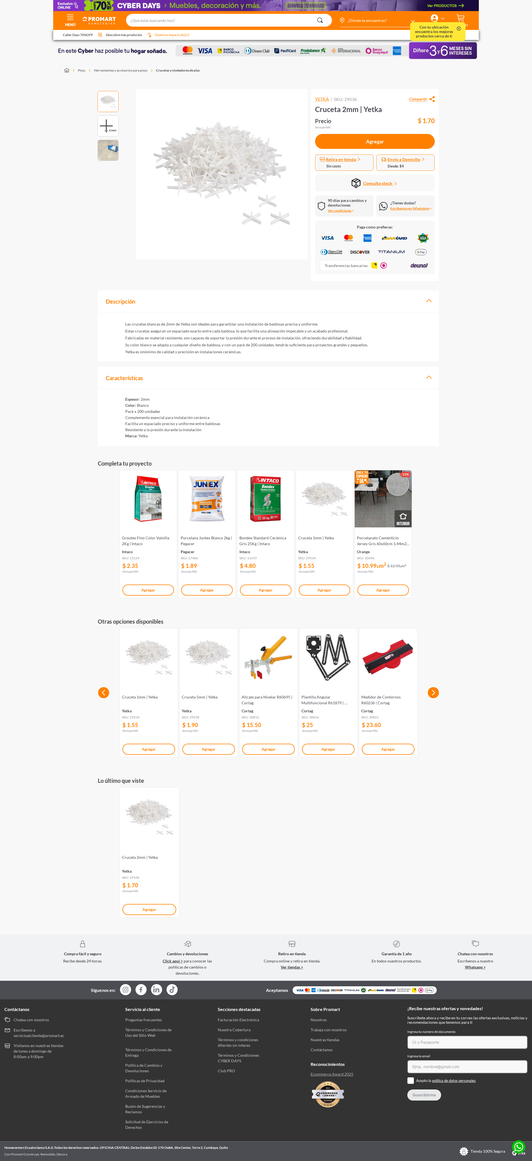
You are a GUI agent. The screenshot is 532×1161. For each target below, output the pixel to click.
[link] (148, 533)
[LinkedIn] (156, 989)
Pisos (81, 70)
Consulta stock (378, 183)
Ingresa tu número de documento (431, 1032)
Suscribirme (424, 1095)
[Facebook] (141, 990)
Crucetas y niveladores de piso (178, 70)
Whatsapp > (475, 967)
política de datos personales (454, 1080)
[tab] (268, 301)
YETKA (322, 98)
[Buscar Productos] (320, 20)
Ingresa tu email (418, 1056)
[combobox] (229, 20)
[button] (377, 20)
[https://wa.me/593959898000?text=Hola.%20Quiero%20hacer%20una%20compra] (518, 1147)
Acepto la (446, 1080)
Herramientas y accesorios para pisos (120, 70)
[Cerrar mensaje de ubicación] (459, 29)
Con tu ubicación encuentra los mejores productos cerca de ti (434, 31)
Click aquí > (173, 961)
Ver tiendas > (292, 967)
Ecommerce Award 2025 (332, 1074)
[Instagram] (125, 990)
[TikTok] (172, 989)
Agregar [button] (375, 141)
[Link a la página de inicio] (70, 70)
